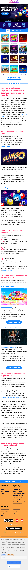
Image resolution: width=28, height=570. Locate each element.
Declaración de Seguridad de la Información (19, 502)
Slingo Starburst (23, 63)
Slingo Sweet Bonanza (6, 307)
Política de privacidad (18, 495)
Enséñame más (14, 78)
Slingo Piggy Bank (17, 397)
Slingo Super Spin (14, 43)
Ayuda (2, 513)
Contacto (15, 513)
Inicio (4, 26)
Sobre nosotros (5, 509)
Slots (9, 26)
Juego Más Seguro (17, 489)
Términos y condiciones (19, 493)
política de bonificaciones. (8, 21)
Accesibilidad (16, 499)
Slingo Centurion (5, 63)
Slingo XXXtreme (23, 43)
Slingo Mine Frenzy (5, 74)
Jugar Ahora (14, 322)
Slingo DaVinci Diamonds (23, 53)
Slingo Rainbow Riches (5, 43)
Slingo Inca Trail (5, 53)
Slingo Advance (14, 53)
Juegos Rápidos (17, 26)
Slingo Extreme (14, 63)
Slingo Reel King (23, 74)
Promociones (16, 509)
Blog (2, 515)
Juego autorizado (17, 497)
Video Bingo (5, 188)
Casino (23, 26)
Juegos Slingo (5, 146)
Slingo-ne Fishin (14, 74)
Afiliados (15, 511)
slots (2, 417)
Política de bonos (17, 491)
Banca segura (4, 511)
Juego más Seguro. (7, 270)
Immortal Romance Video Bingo (9, 347)
